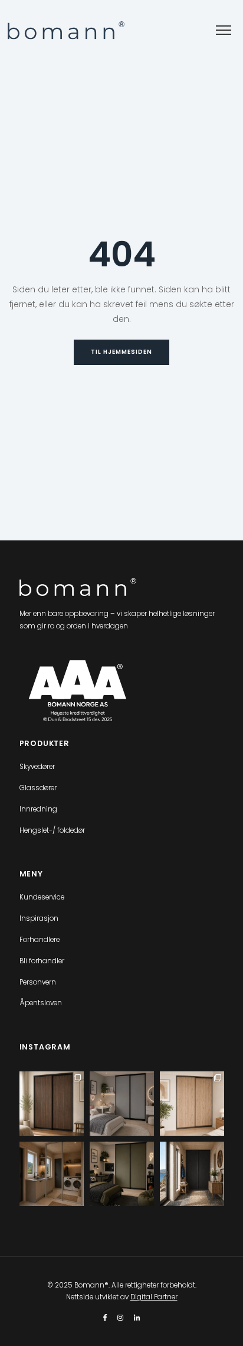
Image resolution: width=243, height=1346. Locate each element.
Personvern (37, 982)
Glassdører (38, 788)
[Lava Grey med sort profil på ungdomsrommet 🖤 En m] (122, 1103)
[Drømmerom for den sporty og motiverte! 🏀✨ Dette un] (122, 1174)
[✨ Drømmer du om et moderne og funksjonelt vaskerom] (51, 1174)
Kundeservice (41, 897)
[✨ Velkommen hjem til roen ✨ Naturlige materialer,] (192, 1174)
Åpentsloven (40, 1003)
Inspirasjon (38, 918)
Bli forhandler (41, 961)
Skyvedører (37, 766)
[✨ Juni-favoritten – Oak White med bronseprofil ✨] (192, 1103)
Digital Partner (154, 1297)
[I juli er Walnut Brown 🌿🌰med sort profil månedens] (51, 1103)
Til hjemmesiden (121, 351)
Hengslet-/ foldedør (52, 830)
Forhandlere (39, 939)
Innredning (38, 809)
